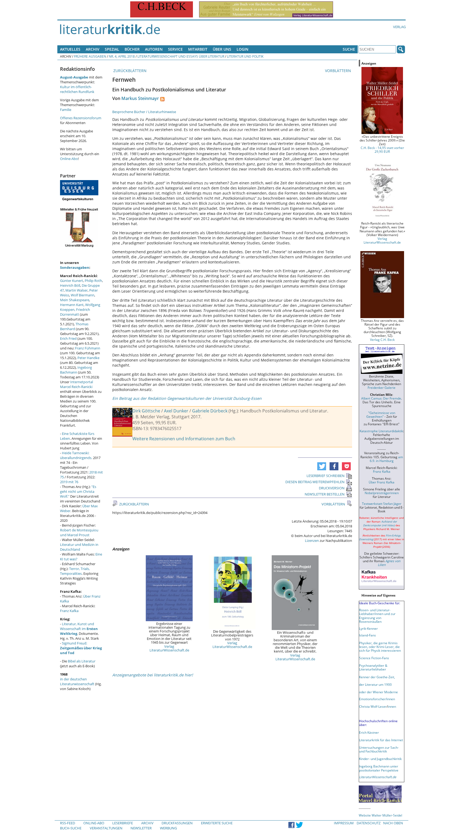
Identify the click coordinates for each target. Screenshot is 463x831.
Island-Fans (367, 635)
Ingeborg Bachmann (76, 370)
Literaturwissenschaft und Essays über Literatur (180, 56)
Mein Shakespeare (74, 299)
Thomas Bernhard (74, 326)
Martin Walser (76, 290)
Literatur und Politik (245, 56)
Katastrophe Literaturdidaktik (381, 431)
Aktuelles (70, 49)
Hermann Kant (72, 304)
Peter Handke (88, 357)
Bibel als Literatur (81, 661)
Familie (65, 109)
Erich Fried (68, 338)
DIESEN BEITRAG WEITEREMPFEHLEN (315, 481)
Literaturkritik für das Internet (381, 740)
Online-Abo (69, 158)
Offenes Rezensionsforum (80, 117)
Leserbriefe (122, 823)
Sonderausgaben (74, 267)
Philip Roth (93, 280)
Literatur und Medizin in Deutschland (79, 547)
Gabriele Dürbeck (209, 411)
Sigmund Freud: (81, 648)
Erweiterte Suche (217, 823)
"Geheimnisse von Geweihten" (380, 415)
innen (392, 706)
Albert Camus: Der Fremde (381, 398)
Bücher (132, 49)
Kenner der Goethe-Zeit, (377, 677)
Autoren (154, 49)
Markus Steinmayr (140, 98)
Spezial (112, 49)
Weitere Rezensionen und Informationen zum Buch (183, 439)
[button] (321, 466)
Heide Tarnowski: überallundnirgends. (76, 455)
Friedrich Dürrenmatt (75, 312)
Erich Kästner (369, 732)
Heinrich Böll (70, 285)
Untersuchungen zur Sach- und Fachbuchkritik (379, 749)
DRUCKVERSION (332, 488)
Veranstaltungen (106, 828)
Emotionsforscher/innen (377, 699)
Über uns (222, 49)
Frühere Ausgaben (90, 56)
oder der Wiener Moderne (378, 692)
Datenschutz (368, 823)
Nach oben (393, 823)
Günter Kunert (71, 280)
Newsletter (141, 828)
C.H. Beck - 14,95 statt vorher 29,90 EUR (382, 150)
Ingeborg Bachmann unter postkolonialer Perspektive (378, 768)
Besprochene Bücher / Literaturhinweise (144, 111)
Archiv (92, 49)
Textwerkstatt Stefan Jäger (381, 503)
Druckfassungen (177, 823)
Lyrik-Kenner (368, 628)
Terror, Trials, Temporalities (75, 571)
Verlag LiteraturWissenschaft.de (169, 648)
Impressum (344, 823)
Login (242, 49)
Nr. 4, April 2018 (122, 56)
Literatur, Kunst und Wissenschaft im (79, 628)
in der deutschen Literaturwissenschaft (77, 681)
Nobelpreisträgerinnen (382, 493)
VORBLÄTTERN (338, 70)
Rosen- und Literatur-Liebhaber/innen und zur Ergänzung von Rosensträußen (377, 615)
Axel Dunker (176, 411)
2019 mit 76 (69, 481)
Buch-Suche (70, 828)
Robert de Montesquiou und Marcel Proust (79, 532)
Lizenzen (312, 540)
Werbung (168, 828)
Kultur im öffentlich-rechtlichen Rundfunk (77, 89)
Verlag (399, 26)
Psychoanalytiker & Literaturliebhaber (373, 667)
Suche (349, 49)
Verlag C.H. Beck (382, 339)
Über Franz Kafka (381, 482)
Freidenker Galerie (381, 387)
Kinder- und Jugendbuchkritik (380, 759)
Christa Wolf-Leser (373, 706)
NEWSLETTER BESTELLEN (325, 494)
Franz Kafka (69, 610)
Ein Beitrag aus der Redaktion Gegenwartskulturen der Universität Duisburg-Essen (187, 398)
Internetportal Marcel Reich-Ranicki (76, 384)
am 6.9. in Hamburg (386, 459)
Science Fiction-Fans (374, 658)
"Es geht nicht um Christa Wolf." (78, 491)
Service (175, 49)
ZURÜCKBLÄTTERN (129, 70)
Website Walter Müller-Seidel (380, 815)
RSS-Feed (67, 823)
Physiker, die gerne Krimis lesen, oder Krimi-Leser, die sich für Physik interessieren (380, 647)
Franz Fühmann (87, 348)
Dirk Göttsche (146, 411)
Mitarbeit (197, 49)
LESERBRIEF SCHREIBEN (326, 475)
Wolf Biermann (82, 295)
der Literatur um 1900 (375, 684)
